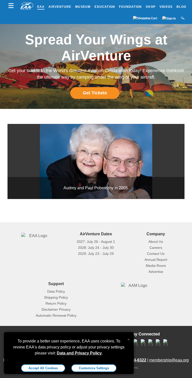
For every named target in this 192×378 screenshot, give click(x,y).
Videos (166, 7)
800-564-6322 (133, 360)
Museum (82, 7)
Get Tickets (95, 92)
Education (104, 7)
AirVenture (59, 7)
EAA (41, 7)
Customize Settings (94, 368)
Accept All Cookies (43, 368)
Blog (181, 7)
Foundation (130, 7)
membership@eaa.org (169, 360)
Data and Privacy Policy (79, 353)
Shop (151, 7)
